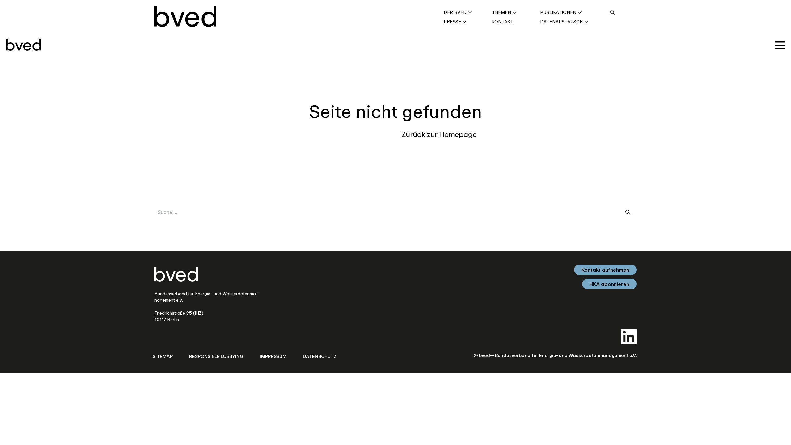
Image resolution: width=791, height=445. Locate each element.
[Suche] (627, 212)
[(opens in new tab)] (629, 335)
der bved (456, 12)
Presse (453, 21)
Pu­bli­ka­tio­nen (558, 12)
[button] (612, 12)
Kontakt (502, 21)
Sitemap (163, 356)
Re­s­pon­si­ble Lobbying (216, 356)
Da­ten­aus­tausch (562, 21)
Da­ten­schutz (319, 356)
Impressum (273, 356)
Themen (502, 12)
